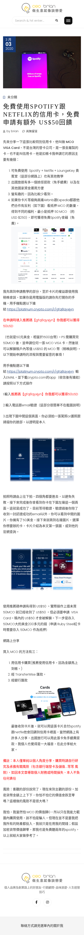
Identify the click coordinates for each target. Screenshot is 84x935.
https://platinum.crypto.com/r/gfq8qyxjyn (40, 309)
